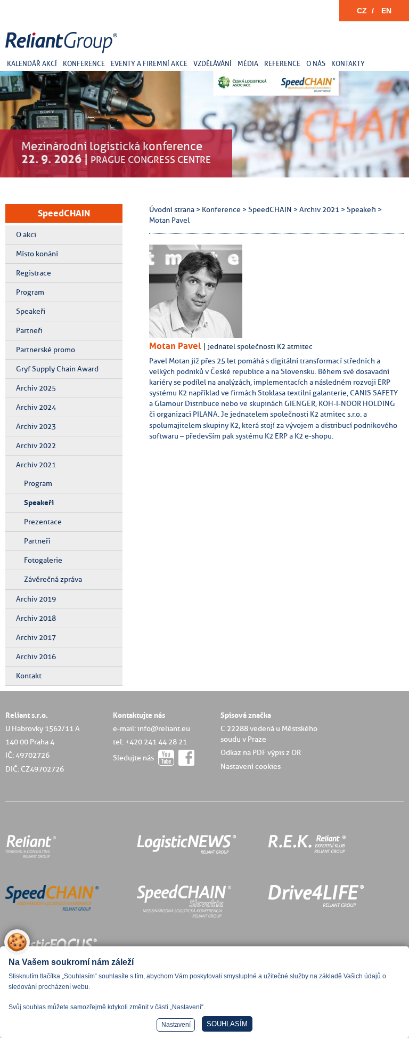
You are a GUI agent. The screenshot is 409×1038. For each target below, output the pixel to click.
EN (386, 10)
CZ (362, 10)
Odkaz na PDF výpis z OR (260, 752)
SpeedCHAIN (64, 213)
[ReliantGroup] (62, 53)
